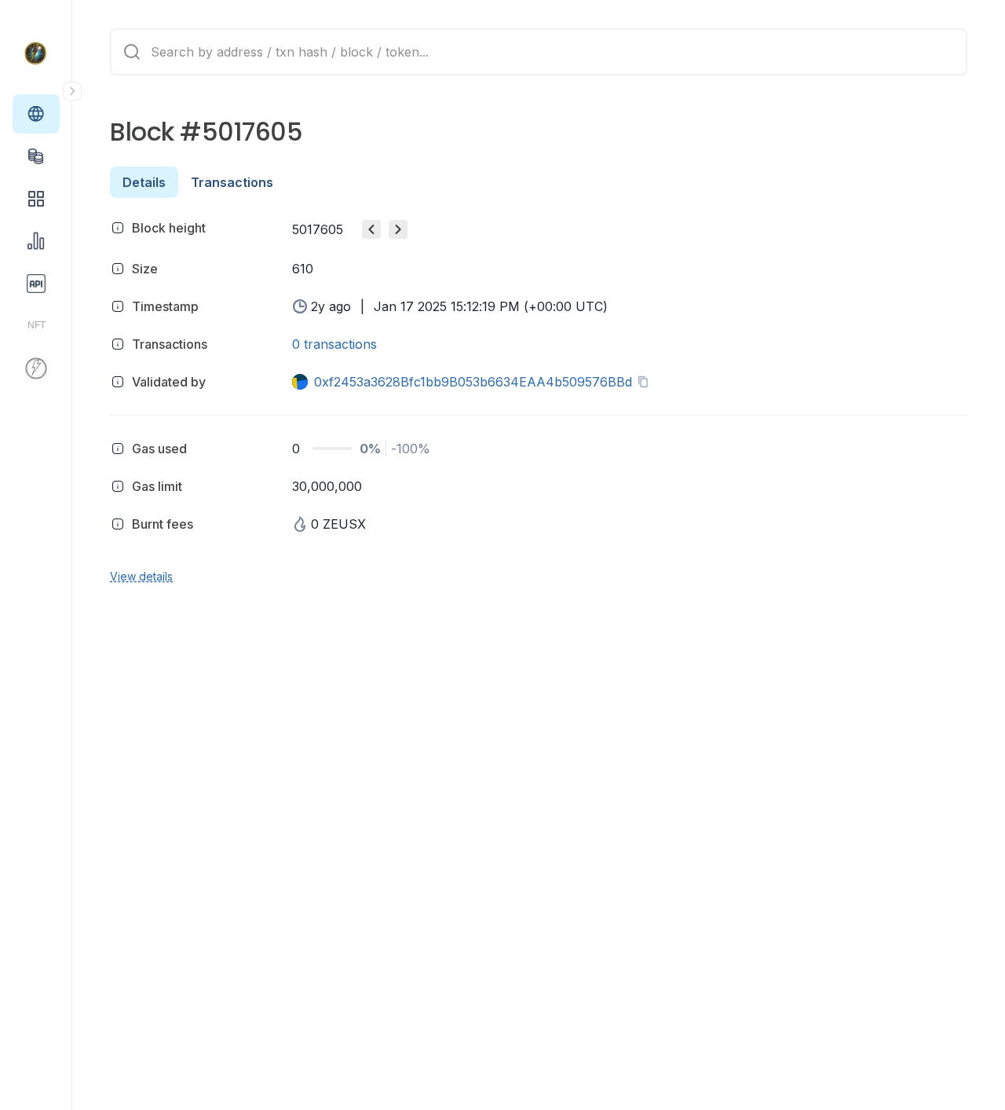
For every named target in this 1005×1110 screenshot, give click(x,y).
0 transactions (334, 344)
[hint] (118, 228)
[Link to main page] (36, 53)
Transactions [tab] (232, 182)
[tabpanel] (538, 399)
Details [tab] (144, 182)
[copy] (646, 382)
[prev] (371, 229)
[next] (398, 229)
